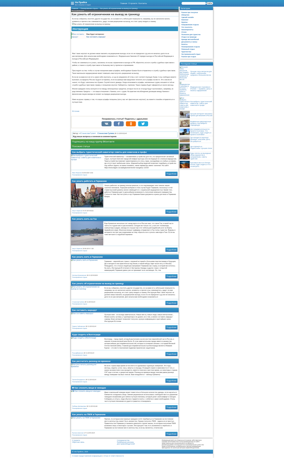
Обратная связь (78, 442)
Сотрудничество (123, 440)
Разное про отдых (188, 56)
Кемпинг (184, 20)
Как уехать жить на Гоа (84, 219)
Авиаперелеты (187, 30)
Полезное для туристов (190, 34)
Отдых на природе (188, 37)
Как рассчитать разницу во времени (91, 361)
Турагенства (186, 52)
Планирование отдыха (79, 175)
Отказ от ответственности (114, 456)
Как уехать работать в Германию (89, 181)
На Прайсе (81, 2)
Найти (209, 3)
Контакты (142, 3)
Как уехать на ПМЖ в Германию (89, 414)
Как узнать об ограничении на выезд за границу (98, 283)
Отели (183, 32)
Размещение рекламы (125, 442)
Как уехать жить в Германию (87, 256)
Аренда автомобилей (190, 39)
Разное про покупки (189, 12)
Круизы (184, 22)
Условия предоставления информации (87, 456)
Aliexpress (185, 15)
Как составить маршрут (96, 37)
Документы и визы (189, 42)
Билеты (184, 44)
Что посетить (186, 27)
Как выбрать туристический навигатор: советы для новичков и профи (109, 152)
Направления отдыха (190, 25)
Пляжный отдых (188, 49)
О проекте (132, 3)
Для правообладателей (126, 444)
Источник (75, 111)
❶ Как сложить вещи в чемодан (89, 387)
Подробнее (171, 174)
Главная (123, 3)
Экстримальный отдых (190, 54)
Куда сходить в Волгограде (86, 334)
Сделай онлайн (187, 17)
